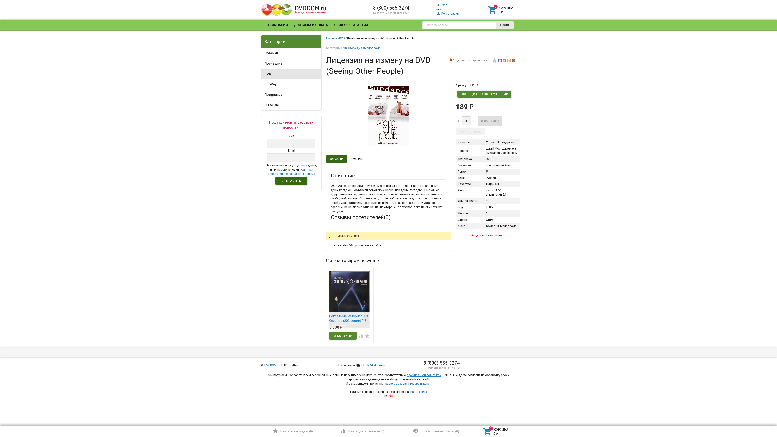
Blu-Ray (270, 84)
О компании (277, 25)
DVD (267, 74)
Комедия (355, 48)
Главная (331, 38)
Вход (441, 5)
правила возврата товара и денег (407, 383)
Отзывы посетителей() (361, 217)
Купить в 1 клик (470, 131)
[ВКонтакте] (500, 60)
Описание (336, 159)
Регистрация (447, 13)
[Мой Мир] (513, 60)
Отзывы (357, 159)
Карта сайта (418, 392)
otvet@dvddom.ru (370, 365)
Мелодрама (372, 48)
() (292, 431)
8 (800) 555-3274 (391, 8)
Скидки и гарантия (351, 25)
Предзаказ (273, 95)
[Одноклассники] (509, 60)
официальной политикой (424, 375)
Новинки (271, 53)
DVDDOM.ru (272, 365)
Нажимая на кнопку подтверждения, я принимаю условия (291, 169)
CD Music (271, 105)
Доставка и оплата (311, 25)
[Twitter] (504, 60)
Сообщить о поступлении (484, 94)
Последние (273, 63)
